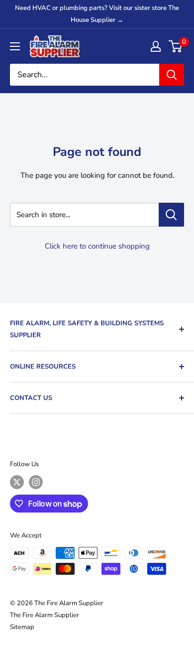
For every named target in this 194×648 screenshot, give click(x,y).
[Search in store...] (171, 215)
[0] (176, 46)
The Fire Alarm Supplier (44, 615)
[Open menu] (15, 46)
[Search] (171, 75)
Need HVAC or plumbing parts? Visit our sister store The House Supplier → (97, 13)
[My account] (156, 46)
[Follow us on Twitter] (17, 482)
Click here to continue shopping (97, 246)
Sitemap (22, 627)
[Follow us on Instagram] (36, 482)
